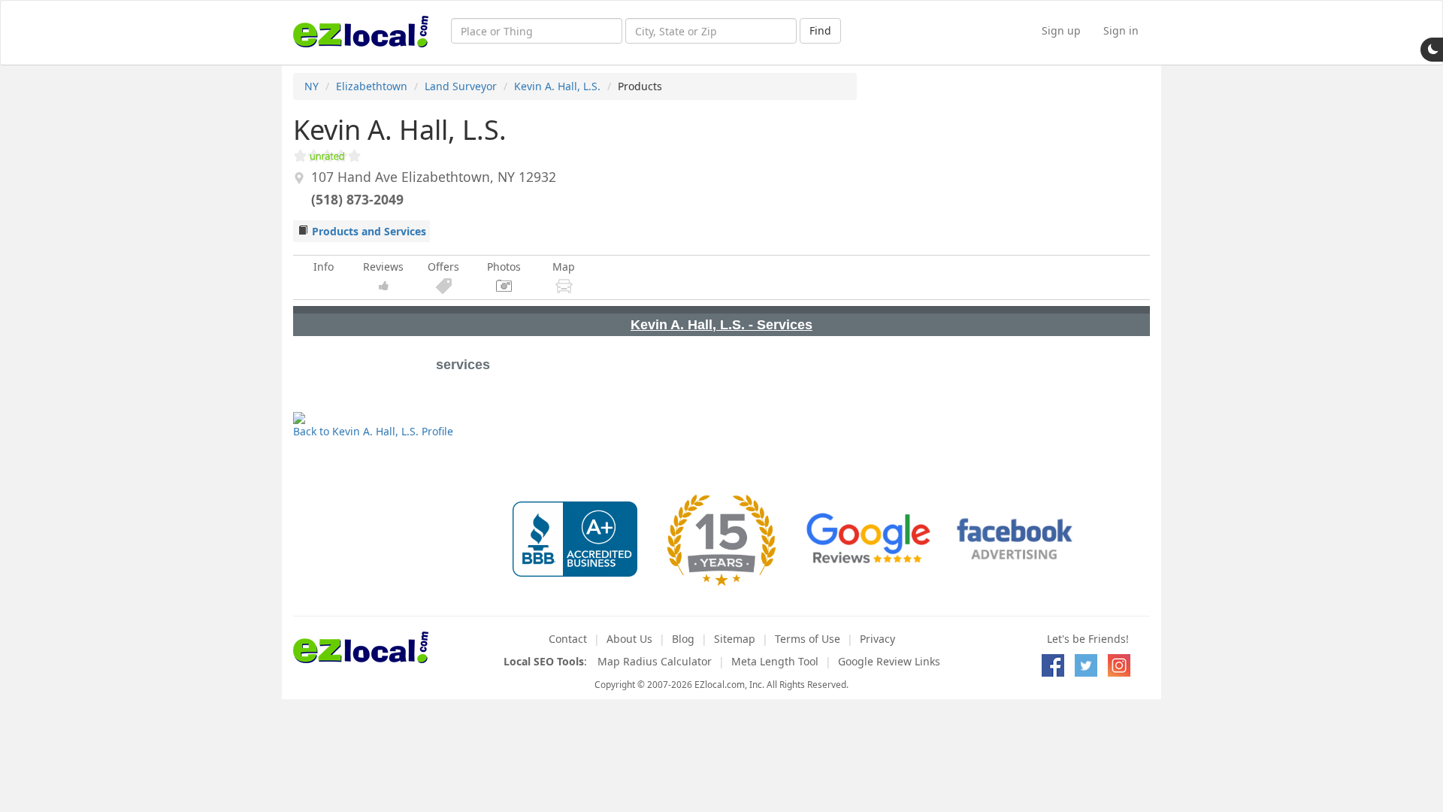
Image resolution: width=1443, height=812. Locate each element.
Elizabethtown (371, 86)
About (629, 639)
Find (820, 30)
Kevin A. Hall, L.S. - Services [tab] (721, 324)
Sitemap (734, 639)
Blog (683, 639)
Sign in (1121, 30)
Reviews (383, 266)
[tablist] (721, 321)
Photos (504, 266)
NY (311, 86)
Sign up (1061, 30)
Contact (568, 639)
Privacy (877, 639)
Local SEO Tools (544, 661)
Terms (807, 639)
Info (323, 266)
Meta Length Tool (774, 661)
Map (563, 266)
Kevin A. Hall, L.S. (557, 86)
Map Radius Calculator (654, 661)
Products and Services (369, 231)
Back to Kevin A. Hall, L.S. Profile (373, 431)
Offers (443, 266)
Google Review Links (889, 661)
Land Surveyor (461, 86)
